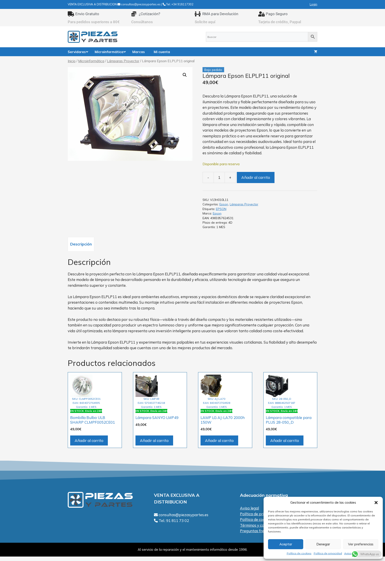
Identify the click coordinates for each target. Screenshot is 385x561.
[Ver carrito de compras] (315, 51)
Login (313, 4)
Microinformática (91, 61)
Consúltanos (142, 22)
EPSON (221, 209)
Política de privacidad (328, 553)
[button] (376, 502)
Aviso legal (249, 508)
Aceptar (285, 544)
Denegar (323, 544)
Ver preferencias (360, 544)
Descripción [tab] (81, 244)
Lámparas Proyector (123, 61)
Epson (223, 204)
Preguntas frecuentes (259, 530)
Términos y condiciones (260, 525)
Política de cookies (299, 553)
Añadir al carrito (255, 177)
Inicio (72, 61)
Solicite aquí (205, 22)
